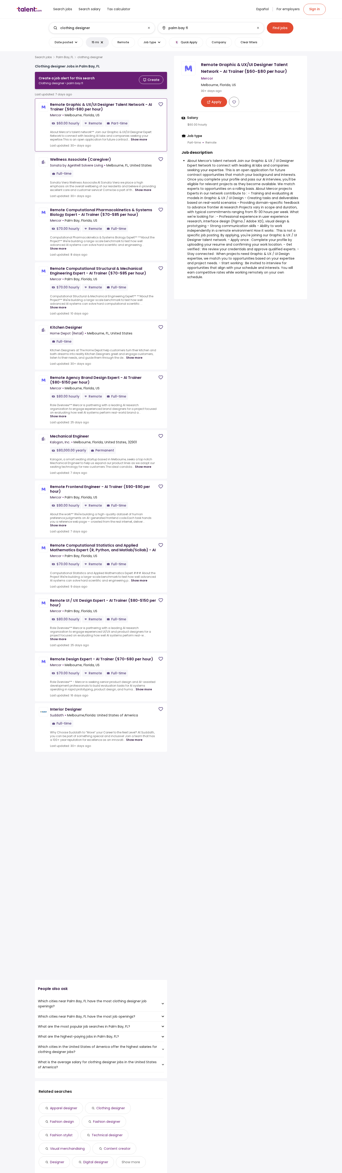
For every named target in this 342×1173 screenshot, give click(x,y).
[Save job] (160, 104)
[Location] (207, 27)
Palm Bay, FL (64, 57)
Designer (57, 1162)
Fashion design (62, 1121)
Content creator (117, 1148)
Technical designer (107, 1135)
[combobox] (101, 27)
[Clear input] (149, 27)
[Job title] (98, 27)
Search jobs (43, 57)
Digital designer (95, 1162)
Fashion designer (106, 1121)
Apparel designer (63, 1108)
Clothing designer (110, 1108)
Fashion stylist (61, 1135)
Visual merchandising (67, 1148)
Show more (139, 139)
